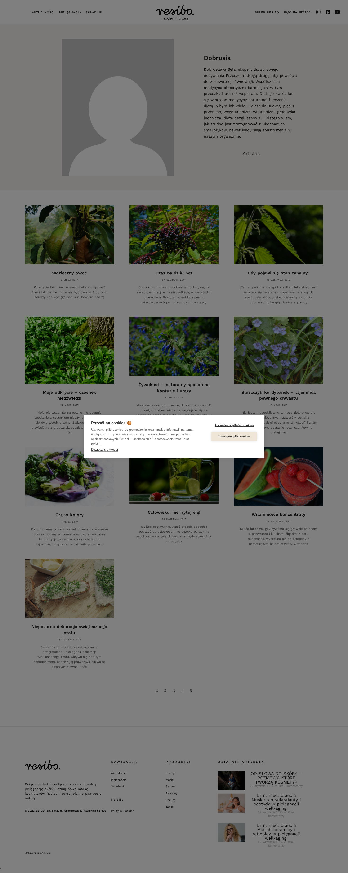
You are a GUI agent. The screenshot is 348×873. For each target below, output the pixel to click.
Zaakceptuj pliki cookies (234, 436)
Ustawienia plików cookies (234, 425)
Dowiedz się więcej (104, 449)
